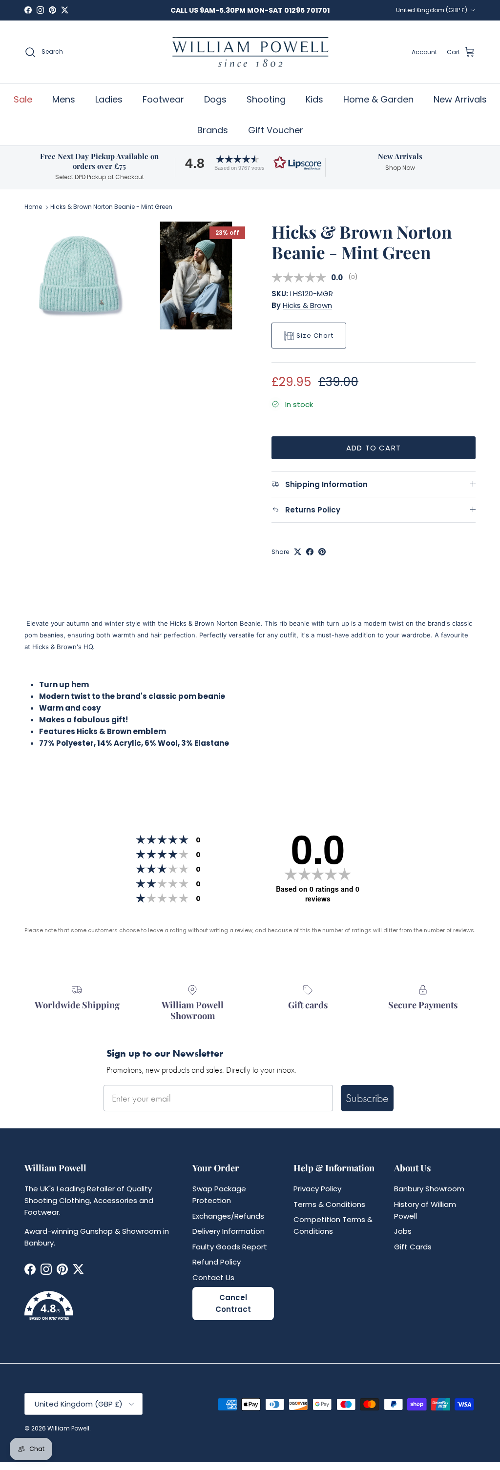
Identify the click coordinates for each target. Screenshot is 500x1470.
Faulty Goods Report (229, 1247)
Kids (314, 99)
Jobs (403, 1231)
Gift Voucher (275, 130)
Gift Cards (413, 1247)
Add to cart (373, 448)
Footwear (163, 99)
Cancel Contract (233, 1303)
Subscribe (367, 1097)
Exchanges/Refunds (228, 1216)
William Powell (68, 1428)
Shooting (266, 99)
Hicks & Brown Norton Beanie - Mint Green (111, 207)
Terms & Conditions (329, 1204)
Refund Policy (216, 1262)
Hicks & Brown (307, 305)
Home (33, 207)
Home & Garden (378, 99)
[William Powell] (250, 52)
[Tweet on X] (297, 551)
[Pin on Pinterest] (322, 551)
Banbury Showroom (429, 1189)
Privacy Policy (317, 1189)
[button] (250, 163)
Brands (212, 130)
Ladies (109, 99)
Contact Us (213, 1277)
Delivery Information (228, 1231)
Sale (23, 99)
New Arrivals (460, 99)
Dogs (215, 99)
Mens (63, 99)
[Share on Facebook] (309, 551)
